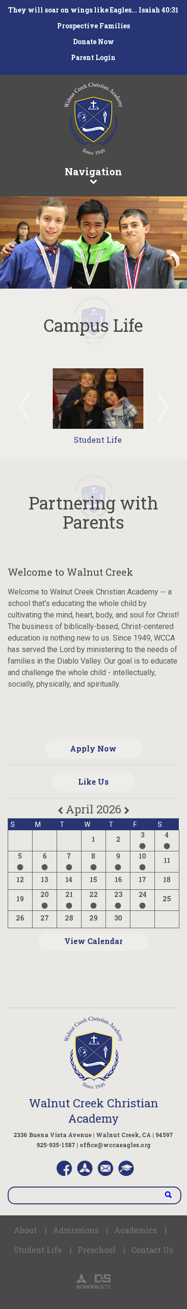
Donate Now (93, 41)
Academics (135, 1230)
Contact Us (152, 1250)
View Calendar (93, 941)
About (25, 1230)
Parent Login (93, 57)
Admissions (75, 1230)
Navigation (93, 171)
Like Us (93, 781)
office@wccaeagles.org (115, 1145)
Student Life (98, 440)
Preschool (97, 1250)
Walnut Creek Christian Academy (93, 1110)
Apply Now (93, 748)
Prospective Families (93, 25)
